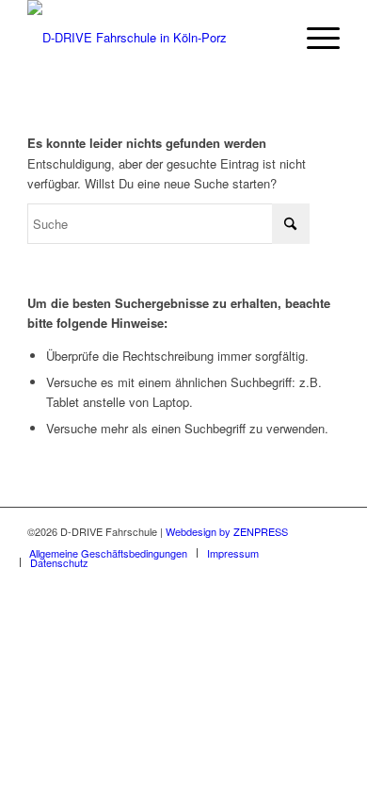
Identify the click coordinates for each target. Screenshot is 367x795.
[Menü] (314, 37)
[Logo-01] (152, 37)
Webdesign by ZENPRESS (227, 531)
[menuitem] (314, 37)
